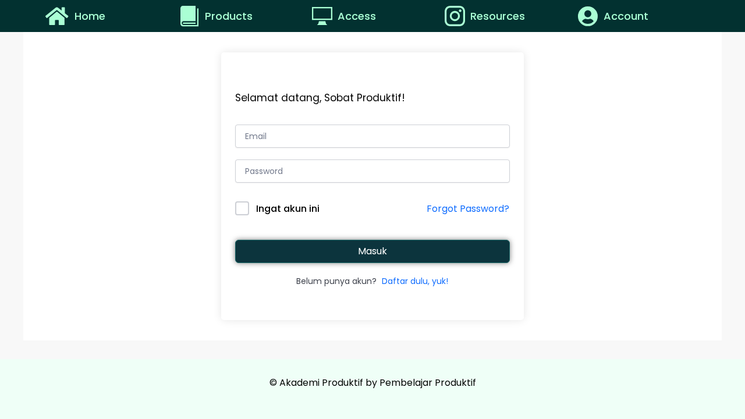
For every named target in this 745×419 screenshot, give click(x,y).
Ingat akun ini (288, 208)
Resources (497, 16)
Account (626, 16)
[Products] (190, 16)
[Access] (323, 16)
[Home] (57, 16)
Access (357, 16)
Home (89, 16)
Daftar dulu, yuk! (415, 281)
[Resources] (456, 16)
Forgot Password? (468, 208)
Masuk (372, 251)
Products (229, 16)
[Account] (587, 16)
